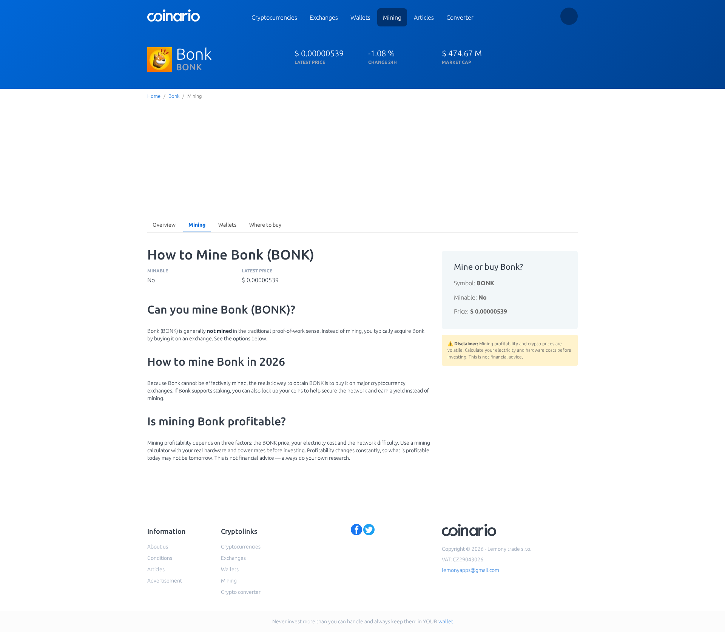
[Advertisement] (362, 158)
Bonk (173, 96)
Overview (164, 225)
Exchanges (324, 17)
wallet (445, 621)
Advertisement (164, 581)
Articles (424, 17)
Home (153, 96)
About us (157, 547)
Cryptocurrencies (274, 17)
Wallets (360, 17)
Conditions (159, 558)
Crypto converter (241, 592)
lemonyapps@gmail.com (470, 570)
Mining (392, 17)
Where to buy (265, 225)
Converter (460, 17)
